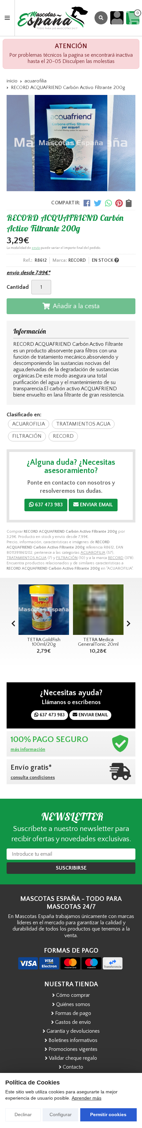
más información (28, 749)
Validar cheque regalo (73, 1058)
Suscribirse (71, 868)
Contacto (73, 1067)
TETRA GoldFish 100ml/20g (43, 642)
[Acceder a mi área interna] (117, 17)
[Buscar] (101, 17)
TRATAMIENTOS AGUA (27, 558)
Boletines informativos (73, 1040)
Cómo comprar (73, 995)
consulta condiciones (33, 777)
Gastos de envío (73, 1022)
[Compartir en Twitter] (97, 203)
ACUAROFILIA (93, 552)
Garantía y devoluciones (73, 1031)
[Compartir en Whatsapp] (108, 203)
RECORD (116, 558)
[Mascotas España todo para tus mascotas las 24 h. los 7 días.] (53, 18)
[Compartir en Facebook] (87, 203)
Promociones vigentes (73, 1049)
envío (36, 248)
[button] (128, 624)
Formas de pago (73, 1013)
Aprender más (86, 1098)
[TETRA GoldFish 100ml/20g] (43, 609)
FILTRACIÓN (67, 558)
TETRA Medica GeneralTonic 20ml (98, 642)
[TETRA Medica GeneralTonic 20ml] (98, 609)
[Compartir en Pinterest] (119, 203)
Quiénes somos (73, 1004)
